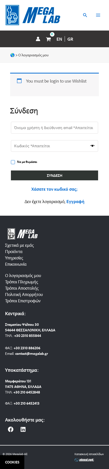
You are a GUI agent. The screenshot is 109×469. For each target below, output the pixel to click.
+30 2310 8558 (25, 335)
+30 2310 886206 (27, 347)
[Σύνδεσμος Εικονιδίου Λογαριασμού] (38, 39)
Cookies (12, 462)
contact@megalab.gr (31, 353)
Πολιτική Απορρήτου (24, 294)
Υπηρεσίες (14, 257)
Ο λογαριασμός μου (23, 275)
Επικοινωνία (16, 264)
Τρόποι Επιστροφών (23, 300)
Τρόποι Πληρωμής (21, 281)
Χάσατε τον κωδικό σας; (54, 189)
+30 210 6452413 (27, 403)
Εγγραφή (75, 201)
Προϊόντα (14, 251)
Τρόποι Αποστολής (22, 288)
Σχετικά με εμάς (19, 245)
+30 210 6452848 (26, 392)
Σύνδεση (54, 175)
